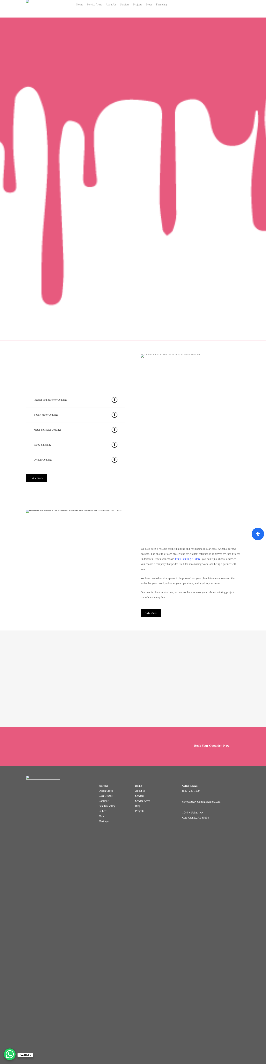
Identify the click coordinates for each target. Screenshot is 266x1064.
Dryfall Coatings (43, 459)
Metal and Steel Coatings (47, 429)
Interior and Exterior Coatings (50, 399)
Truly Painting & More (187, 559)
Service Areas (142, 800)
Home (138, 785)
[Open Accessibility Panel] (258, 534)
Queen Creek (106, 790)
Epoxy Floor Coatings (46, 414)
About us (140, 790)
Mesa (101, 816)
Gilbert (103, 811)
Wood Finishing (42, 444)
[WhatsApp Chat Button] (10, 1054)
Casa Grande (106, 795)
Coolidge (104, 800)
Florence (103, 785)
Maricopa (104, 821)
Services (139, 795)
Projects (139, 811)
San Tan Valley (107, 806)
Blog (137, 806)
